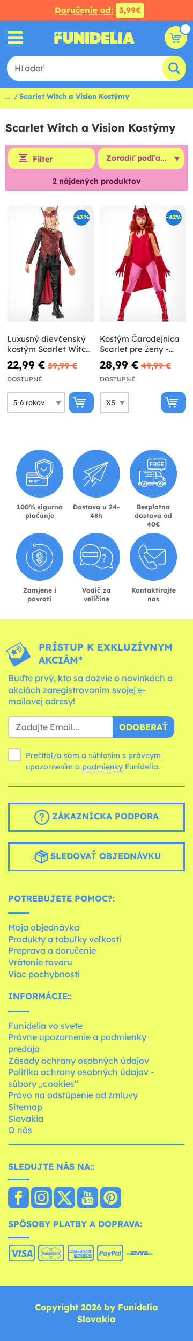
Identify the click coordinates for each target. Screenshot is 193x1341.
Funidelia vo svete (45, 1025)
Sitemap (25, 1106)
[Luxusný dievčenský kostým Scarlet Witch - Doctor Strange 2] (50, 264)
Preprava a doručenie (52, 950)
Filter (43, 159)
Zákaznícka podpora (104, 816)
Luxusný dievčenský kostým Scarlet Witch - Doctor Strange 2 (49, 344)
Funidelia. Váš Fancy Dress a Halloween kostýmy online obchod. (94, 38)
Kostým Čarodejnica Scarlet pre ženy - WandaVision (140, 344)
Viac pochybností (44, 974)
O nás (20, 1129)
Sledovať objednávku (104, 855)
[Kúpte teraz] (81, 402)
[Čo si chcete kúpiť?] (16, 38)
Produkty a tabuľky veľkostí (64, 939)
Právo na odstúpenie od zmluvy (73, 1095)
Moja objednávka (43, 927)
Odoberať (143, 727)
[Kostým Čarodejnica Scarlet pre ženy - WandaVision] (143, 264)
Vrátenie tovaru (40, 962)
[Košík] (176, 37)
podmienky (102, 767)
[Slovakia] (18, 1198)
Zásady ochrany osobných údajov (78, 1060)
